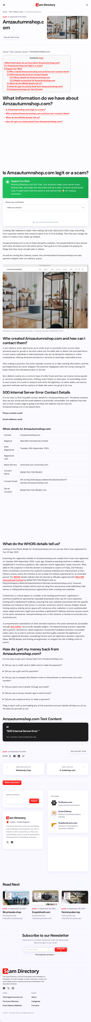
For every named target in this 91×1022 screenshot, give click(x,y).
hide (41, 58)
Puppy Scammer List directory (69, 805)
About (34, 997)
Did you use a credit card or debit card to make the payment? (33, 665)
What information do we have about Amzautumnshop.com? (32, 63)
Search (34, 801)
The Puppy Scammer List (13, 997)
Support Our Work (13, 68)
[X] (7, 842)
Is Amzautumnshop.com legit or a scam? (23, 65)
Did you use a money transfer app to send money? (28, 693)
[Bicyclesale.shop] (16, 897)
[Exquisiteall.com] (45, 897)
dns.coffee (15, 626)
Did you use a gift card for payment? (21, 671)
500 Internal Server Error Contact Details (27, 74)
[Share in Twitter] (10, 756)
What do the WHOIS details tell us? (24, 83)
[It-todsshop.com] (67, 769)
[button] (4, 5)
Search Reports (13, 795)
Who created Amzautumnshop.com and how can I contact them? (38, 71)
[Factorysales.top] (75, 897)
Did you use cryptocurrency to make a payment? (27, 699)
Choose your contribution (14, 202)
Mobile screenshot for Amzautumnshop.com (32, 80)
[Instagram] (13, 988)
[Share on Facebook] (14, 756)
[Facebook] (12, 842)
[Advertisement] (45, 148)
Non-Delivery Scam (16, 12)
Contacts (35, 1005)
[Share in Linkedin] (19, 756)
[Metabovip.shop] (23, 769)
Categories (35, 1001)
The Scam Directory (11, 1001)
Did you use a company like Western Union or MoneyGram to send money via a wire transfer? (42, 679)
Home (5, 12)
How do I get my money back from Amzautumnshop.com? (35, 86)
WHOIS (17, 577)
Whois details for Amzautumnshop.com (30, 77)
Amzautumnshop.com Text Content (25, 89)
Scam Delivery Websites (12, 1005)
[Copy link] (23, 756)
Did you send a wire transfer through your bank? (27, 687)
